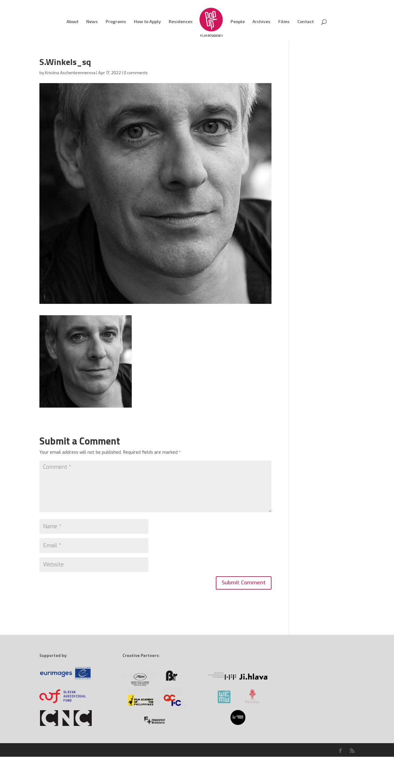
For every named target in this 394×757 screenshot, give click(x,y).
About (72, 21)
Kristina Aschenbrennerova (70, 72)
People (238, 21)
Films (284, 21)
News (92, 21)
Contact (305, 21)
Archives (261, 21)
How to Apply (147, 21)
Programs (116, 21)
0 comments (136, 72)
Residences (181, 21)
